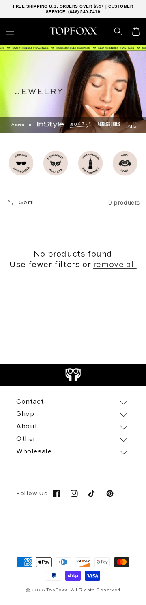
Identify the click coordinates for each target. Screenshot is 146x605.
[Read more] (73, 375)
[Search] (118, 31)
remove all (115, 265)
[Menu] (10, 31)
